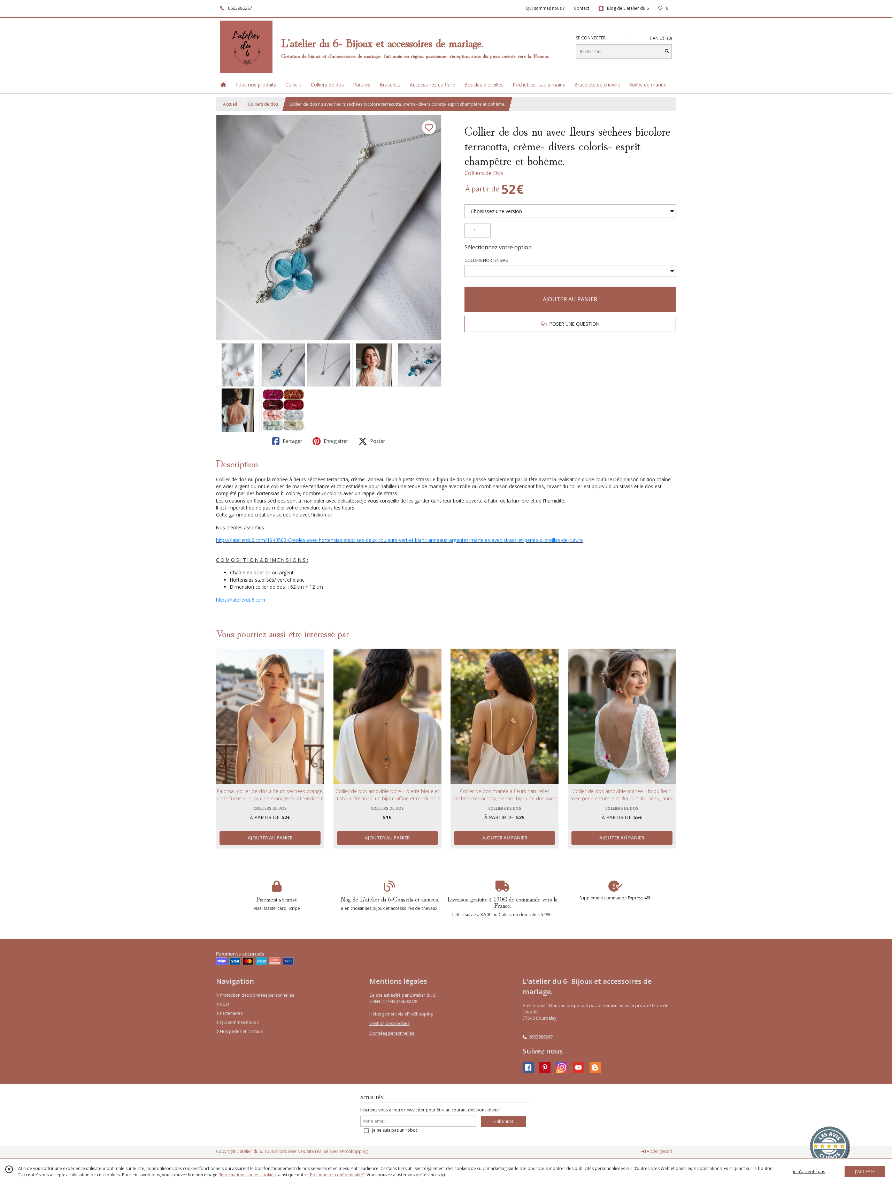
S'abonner (503, 1121)
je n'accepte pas (809, 1172)
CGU (224, 1004)
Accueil (230, 104)
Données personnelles (391, 1033)
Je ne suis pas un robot (394, 1130)
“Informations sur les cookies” (247, 1175)
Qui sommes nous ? (239, 1022)
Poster (377, 441)
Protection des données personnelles (256, 995)
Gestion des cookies (389, 1023)
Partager (291, 441)
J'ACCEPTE (865, 1172)
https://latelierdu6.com (240, 599)
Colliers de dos (263, 104)
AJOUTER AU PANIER (570, 299)
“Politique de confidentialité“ (336, 1175)
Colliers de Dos (483, 173)
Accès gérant (659, 1151)
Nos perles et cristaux (241, 1031)
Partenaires (231, 1013)
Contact (581, 8)
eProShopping (353, 1151)
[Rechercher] (666, 51)
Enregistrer (335, 441)
